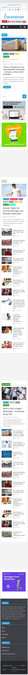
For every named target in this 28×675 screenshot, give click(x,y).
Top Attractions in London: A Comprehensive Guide (19, 533)
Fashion (20, 199)
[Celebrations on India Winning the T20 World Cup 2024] (7, 292)
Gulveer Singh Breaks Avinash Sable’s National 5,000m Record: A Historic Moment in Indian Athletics (18, 332)
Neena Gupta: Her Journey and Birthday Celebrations (18, 281)
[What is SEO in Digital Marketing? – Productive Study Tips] (14, 393)
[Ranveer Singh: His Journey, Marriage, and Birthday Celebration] (14, 190)
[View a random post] (24, 27)
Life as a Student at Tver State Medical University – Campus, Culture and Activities (13, 71)
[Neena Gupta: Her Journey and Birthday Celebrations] (7, 282)
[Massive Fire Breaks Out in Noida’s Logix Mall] (7, 233)
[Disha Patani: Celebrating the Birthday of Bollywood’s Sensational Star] (7, 319)
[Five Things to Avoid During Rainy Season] (7, 260)
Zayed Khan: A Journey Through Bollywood (19, 251)
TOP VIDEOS (12, 204)
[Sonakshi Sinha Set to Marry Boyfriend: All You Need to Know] (7, 345)
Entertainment (13, 199)
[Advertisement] (14, 163)
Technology (5, 634)
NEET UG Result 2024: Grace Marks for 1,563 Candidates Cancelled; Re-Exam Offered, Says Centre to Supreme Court (19, 304)
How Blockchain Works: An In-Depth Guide (18, 454)
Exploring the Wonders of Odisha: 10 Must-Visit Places (19, 242)
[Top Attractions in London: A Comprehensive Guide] (7, 534)
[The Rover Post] (3, 27)
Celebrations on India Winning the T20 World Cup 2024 (19, 291)
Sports (3, 631)
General (12, 53)
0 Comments (7, 61)
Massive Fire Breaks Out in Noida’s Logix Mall (18, 232)
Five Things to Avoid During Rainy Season (18, 259)
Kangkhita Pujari (7, 59)
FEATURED (5, 201)
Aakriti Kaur (13, 216)
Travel (3, 627)
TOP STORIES (6, 56)
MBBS (12, 64)
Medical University (19, 64)
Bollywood (6, 199)
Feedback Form (6, 647)
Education (6, 53)
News (21, 201)
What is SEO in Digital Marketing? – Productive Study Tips (13, 411)
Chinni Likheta (15, 417)
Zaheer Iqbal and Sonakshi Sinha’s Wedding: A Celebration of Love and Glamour (18, 270)
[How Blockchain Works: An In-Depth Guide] (7, 455)
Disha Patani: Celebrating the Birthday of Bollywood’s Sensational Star (17, 318)
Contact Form (5, 650)
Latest (17, 53)
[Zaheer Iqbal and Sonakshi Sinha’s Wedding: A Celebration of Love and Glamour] (7, 271)
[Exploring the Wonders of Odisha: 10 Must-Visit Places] (7, 243)
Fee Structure (7, 64)
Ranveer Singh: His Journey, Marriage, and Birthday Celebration (16, 8)
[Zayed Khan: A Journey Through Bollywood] (7, 252)
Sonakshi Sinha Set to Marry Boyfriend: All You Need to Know (18, 344)
